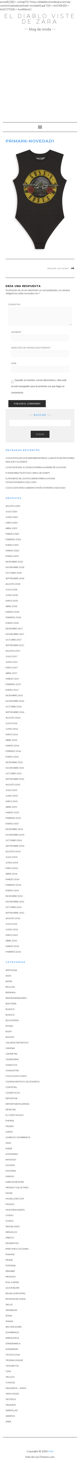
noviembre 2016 (15, 701)
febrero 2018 (13, 617)
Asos (8, 975)
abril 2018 (11, 606)
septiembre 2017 (15, 645)
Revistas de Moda (15, 1298)
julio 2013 (11, 923)
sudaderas (12, 1349)
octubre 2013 (14, 907)
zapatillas (11, 1410)
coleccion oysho (16, 1076)
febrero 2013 (13, 951)
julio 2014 (11, 857)
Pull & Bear (12, 1282)
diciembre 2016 (14, 695)
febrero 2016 (13, 751)
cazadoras (12, 1059)
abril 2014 (11, 873)
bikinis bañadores (16, 998)
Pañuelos (11, 1232)
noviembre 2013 (15, 901)
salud (9, 1304)
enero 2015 (12, 823)
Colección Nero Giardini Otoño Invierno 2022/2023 (35, 487)
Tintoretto (12, 1365)
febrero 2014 (13, 884)
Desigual (11, 1109)
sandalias (11, 1310)
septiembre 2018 (15, 578)
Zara (8, 1421)
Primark (10, 1271)
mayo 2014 (12, 868)
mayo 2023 (12, 522)
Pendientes (12, 1243)
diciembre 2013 (14, 896)
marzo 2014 (12, 879)
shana (9, 1321)
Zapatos (10, 1416)
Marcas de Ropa (15, 1181)
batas (9, 981)
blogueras (12, 1020)
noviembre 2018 (15, 567)
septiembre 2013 (15, 912)
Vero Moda (12, 1393)
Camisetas (11, 1053)
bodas (9, 1025)
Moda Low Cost (15, 1198)
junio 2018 (12, 595)
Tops (8, 1371)
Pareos (10, 1237)
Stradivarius (13, 1343)
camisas (10, 1048)
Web (13, 363)
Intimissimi (12, 1154)
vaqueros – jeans (16, 1388)
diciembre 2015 (14, 762)
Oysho (9, 1215)
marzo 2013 (12, 946)
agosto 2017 (13, 650)
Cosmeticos (13, 1092)
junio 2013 (12, 929)
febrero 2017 (13, 684)
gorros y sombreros (18, 1137)
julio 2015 (11, 790)
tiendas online (14, 1360)
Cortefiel (11, 1087)
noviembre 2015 (15, 767)
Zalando (11, 1404)
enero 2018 (12, 623)
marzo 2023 (12, 533)
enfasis (10, 1120)
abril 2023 (11, 528)
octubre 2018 (14, 572)
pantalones (13, 1226)
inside (9, 1148)
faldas (9, 1126)
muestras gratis (15, 1209)
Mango (10, 1176)
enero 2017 (12, 689)
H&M (8, 1142)
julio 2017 (11, 656)
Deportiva (11, 1098)
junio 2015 (12, 795)
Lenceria (11, 1170)
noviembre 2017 (15, 634)
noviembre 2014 (15, 834)
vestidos (11, 1399)
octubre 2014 (14, 840)
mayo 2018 (12, 600)
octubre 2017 (14, 639)
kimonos (11, 1159)
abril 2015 (11, 806)
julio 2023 (11, 511)
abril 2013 (11, 940)
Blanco (10, 1009)
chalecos (11, 1064)
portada (11, 1265)
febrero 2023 (13, 539)
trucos (10, 1377)
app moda (11, 970)
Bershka (10, 992)
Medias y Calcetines (17, 1187)
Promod (10, 1276)
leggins (10, 1165)
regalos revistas (15, 1293)
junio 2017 (12, 662)
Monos (10, 1204)
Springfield (12, 1338)
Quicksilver (12, 1287)
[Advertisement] (40, 75)
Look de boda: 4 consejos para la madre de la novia (36, 467)
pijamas (10, 1254)
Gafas (9, 1131)
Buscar (40, 434)
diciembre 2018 (14, 561)
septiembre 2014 (15, 845)
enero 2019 (12, 556)
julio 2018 (11, 589)
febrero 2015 (13, 818)
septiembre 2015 (15, 779)
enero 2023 (12, 545)
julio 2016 (11, 723)
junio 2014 (12, 862)
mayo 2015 (12, 801)
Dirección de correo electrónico (31, 347)
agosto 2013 (13, 918)
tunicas (10, 1382)
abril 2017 (11, 673)
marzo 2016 (12, 745)
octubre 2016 (14, 706)
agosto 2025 (13, 506)
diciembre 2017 (14, 628)
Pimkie (9, 1259)
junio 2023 (12, 517)
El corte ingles (14, 1115)
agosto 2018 (13, 584)
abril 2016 (11, 740)
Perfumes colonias (17, 1248)
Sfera (9, 1315)
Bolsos (10, 1037)
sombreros (12, 1332)
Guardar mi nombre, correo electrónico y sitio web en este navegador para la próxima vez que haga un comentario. (38, 386)
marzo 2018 (12, 611)
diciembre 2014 (14, 829)
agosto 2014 (13, 851)
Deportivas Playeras (17, 1103)
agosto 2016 (13, 717)
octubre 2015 (14, 773)
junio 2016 (12, 728)
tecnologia (13, 1354)
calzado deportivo (17, 1042)
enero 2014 (12, 890)
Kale (50, 1451)
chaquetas (12, 1070)
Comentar (14, 304)
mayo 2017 (12, 667)
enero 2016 (12, 756)
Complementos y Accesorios (22, 1081)
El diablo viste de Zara (40, 19)
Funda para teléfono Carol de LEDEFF (28, 472)
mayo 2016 (12, 734)
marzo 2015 (12, 812)
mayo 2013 (12, 935)
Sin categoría (14, 1326)
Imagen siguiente (58, 268)
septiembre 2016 (15, 712)
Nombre (16, 332)
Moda (9, 1193)
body (9, 1031)
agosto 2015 (13, 784)
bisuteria (11, 1003)
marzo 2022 (12, 550)
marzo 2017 (12, 678)
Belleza (10, 986)
